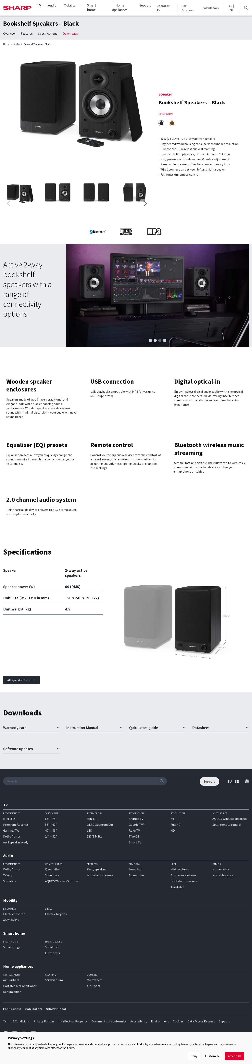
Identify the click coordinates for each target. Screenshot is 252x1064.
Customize (212, 1056)
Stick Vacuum (54, 980)
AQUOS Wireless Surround (62, 881)
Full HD (176, 825)
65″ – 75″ (51, 819)
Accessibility (138, 1021)
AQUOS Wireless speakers (229, 819)
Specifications (47, 33)
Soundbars (52, 875)
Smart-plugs (11, 947)
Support (145, 5)
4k (172, 819)
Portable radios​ (222, 875)
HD (173, 830)
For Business (188, 8)
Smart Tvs (52, 947)
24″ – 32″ (51, 836)
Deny (194, 1056)
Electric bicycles (56, 914)
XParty (7, 875)
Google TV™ (137, 825)
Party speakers (97, 869)
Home (6, 44)
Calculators (210, 8)
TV (39, 5)
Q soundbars (53, 869)
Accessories (136, 875)
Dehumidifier (12, 992)
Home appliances (120, 7)
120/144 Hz (94, 836)
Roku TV (134, 830)
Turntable (177, 887)
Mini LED (9, 819)
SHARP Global (56, 1009)
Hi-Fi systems (180, 869)
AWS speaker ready (15, 842)
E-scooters (52, 953)
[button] (145, 203)
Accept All (234, 1056)
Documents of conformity (108, 1021)
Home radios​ (221, 869)
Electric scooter (14, 914)
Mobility (69, 5)
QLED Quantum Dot (100, 825)
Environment (160, 1021)
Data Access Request (201, 1021)
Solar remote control (226, 825)
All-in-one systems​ (183, 875)
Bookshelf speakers (100, 875)
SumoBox (9, 881)
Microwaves (94, 980)
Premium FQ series (16, 825)
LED (89, 830)
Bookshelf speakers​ (184, 881)
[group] (77, 102)
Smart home (91, 7)
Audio (52, 5)
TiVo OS (134, 836)
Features (27, 33)
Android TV (136, 819)
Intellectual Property (72, 1021)
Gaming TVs (11, 830)
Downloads (70, 33)
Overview (9, 33)
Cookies (178, 1021)
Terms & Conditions (16, 1021)
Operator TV (163, 8)
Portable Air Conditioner (19, 986)
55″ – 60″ (51, 825)
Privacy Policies (44, 1021)
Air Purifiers (11, 980)
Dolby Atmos (12, 836)
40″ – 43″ (51, 830)
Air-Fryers (93, 986)
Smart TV (135, 842)
